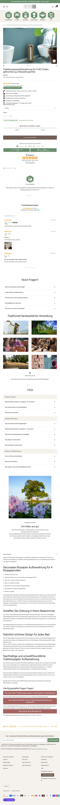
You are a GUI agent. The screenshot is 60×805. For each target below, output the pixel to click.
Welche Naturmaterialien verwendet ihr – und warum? (19, 429)
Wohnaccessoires (34, 19)
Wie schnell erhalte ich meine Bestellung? (16, 407)
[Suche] (7, 6)
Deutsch (6, 786)
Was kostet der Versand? (11, 412)
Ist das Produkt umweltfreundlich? (14, 292)
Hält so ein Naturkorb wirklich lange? (15, 287)
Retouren (5, 768)
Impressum (44, 759)
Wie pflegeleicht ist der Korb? (13, 303)
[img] (7, 220)
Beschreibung (7, 554)
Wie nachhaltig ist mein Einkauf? (13, 445)
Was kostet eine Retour (11, 461)
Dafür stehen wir (26, 762)
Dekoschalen (42, 19)
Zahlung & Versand (8, 765)
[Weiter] (56, 65)
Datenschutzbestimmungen (39, 749)
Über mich (25, 759)
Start (4, 25)
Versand (18, 77)
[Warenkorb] (56, 6)
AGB (42, 768)
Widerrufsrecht (45, 765)
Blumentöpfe (25, 19)
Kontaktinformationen (46, 771)
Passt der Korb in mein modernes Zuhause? (16, 297)
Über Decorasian (26, 765)
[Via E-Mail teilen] (15, 168)
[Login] (52, 6)
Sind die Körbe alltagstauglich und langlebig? (17, 434)
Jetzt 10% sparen (53, 740)
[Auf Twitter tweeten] (12, 168)
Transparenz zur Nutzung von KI (48, 779)
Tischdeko (17, 19)
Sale (51, 19)
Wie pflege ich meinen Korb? (12, 439)
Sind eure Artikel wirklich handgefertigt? (15, 423)
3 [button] (30, 267)
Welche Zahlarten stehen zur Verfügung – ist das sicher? (20, 402)
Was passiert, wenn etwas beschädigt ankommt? (18, 467)
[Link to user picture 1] (8, 245)
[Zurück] (3, 65)
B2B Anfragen (6, 762)
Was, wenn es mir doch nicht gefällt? (15, 308)
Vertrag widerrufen (48, 775)
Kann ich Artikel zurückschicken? (13, 456)
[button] (7, 83)
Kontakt (5, 759)
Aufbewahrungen (8, 19)
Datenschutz (44, 762)
